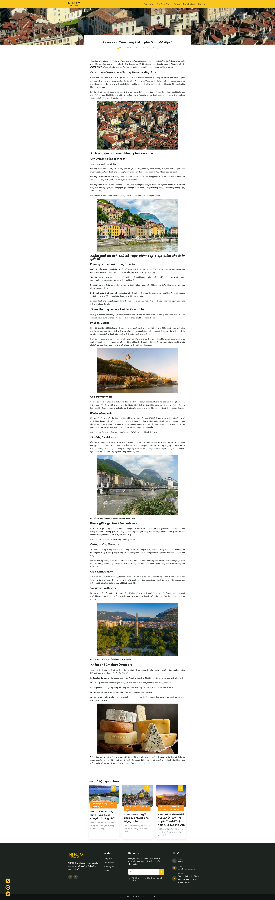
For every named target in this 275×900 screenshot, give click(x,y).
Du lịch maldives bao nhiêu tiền (121, 518)
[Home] (74, 4)
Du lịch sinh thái (132, 806)
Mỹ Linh (122, 48)
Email (180, 866)
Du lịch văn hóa (136, 48)
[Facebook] (70, 877)
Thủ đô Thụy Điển (132, 255)
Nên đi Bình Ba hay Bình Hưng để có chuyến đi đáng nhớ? (102, 815)
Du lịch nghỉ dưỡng (150, 48)
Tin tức (162, 806)
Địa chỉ (180, 874)
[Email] (174, 868)
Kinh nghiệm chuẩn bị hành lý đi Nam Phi (114, 659)
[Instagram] (75, 877)
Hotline (180, 859)
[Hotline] (174, 860)
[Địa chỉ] (174, 878)
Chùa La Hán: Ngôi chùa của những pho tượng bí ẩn (136, 818)
